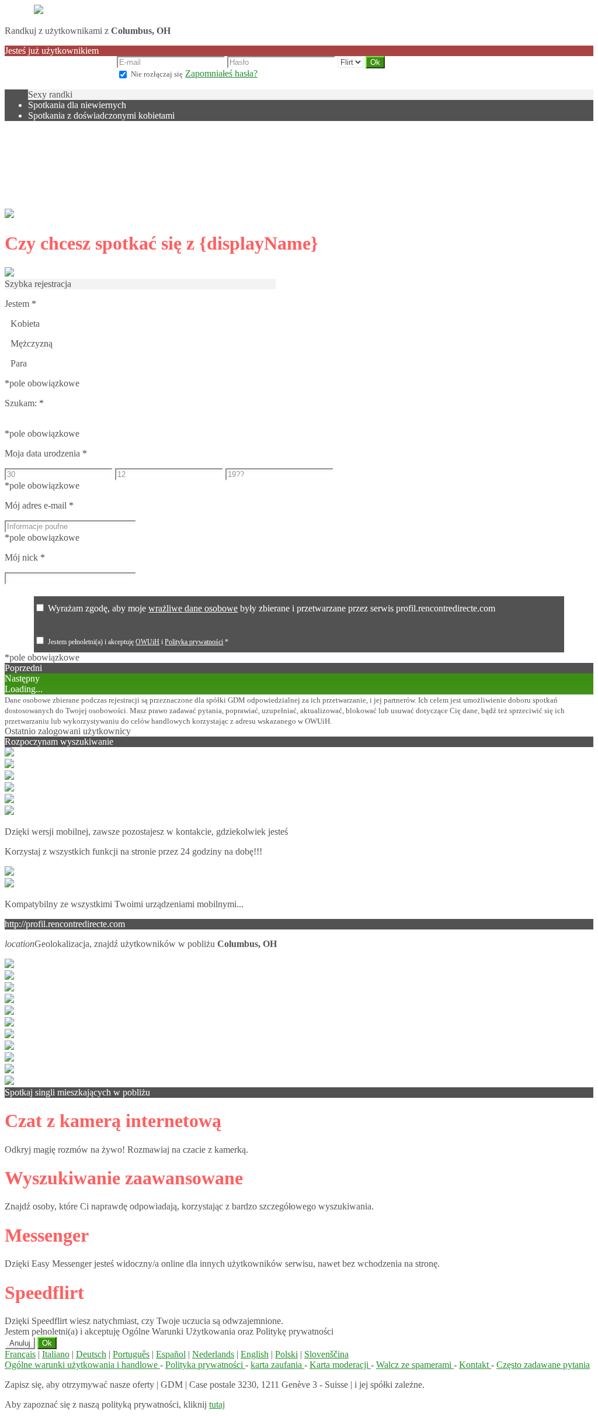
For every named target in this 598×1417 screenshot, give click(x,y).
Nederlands (213, 1354)
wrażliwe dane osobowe (193, 608)
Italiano (55, 1354)
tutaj (217, 1404)
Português (131, 1354)
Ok (47, 1343)
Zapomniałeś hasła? (221, 73)
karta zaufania (277, 1365)
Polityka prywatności (194, 642)
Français (20, 1354)
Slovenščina (326, 1354)
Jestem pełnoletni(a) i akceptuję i (138, 642)
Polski (286, 1354)
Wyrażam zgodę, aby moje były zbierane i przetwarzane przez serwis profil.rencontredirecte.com (271, 608)
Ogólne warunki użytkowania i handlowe (82, 1365)
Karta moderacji (340, 1365)
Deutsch (91, 1354)
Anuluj (19, 1343)
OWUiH (147, 642)
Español (171, 1354)
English (255, 1354)
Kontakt (475, 1365)
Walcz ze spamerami (415, 1365)
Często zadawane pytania (543, 1365)
